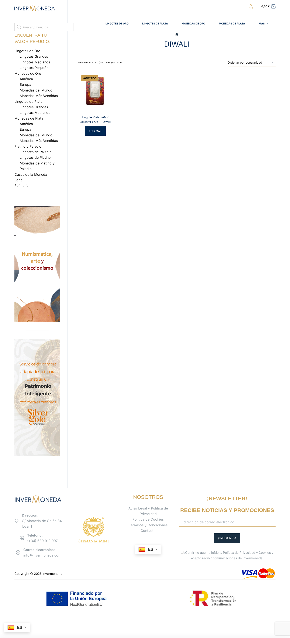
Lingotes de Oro (117, 23)
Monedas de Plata (232, 23)
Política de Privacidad (239, 553)
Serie (18, 180)
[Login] (251, 6)
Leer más (95, 131)
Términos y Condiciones (148, 525)
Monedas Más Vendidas (39, 96)
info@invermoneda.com (42, 555)
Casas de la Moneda (30, 174)
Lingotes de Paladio (36, 152)
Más (262, 23)
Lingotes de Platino (35, 157)
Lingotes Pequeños (35, 68)
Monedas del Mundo (36, 90)
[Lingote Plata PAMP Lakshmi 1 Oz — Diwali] (95, 91)
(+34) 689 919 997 (42, 541)
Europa (25, 84)
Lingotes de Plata (155, 23)
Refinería (21, 185)
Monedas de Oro (193, 23)
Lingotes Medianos (35, 62)
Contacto (148, 530)
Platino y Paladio (27, 146)
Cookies (265, 553)
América (26, 79)
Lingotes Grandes (34, 56)
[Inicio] (176, 34)
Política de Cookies (148, 519)
